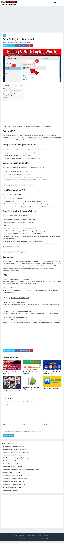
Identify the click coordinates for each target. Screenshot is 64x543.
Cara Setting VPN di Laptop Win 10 (12, 96)
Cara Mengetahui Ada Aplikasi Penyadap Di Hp (16, 475)
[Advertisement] (32, 18)
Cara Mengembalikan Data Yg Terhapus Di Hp (51, 372)
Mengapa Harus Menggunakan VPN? (13, 90)
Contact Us (30, 538)
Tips (4, 35)
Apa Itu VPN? (6, 88)
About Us (24, 538)
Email (24, 424)
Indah (4, 42)
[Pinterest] (31, 45)
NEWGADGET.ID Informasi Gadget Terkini (27, 535)
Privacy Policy (45, 538)
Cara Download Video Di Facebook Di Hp (30, 372)
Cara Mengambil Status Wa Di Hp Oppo (14, 484)
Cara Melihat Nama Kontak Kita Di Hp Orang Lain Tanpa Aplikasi (21, 470)
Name (4, 424)
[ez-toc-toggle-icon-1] (21, 85)
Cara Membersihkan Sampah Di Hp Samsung (31, 388)
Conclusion (6, 97)
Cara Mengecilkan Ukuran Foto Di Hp (13, 481)
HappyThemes (46, 535)
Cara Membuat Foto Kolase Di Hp (11, 391)
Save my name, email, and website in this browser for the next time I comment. (23, 431)
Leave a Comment (25, 42)
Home (18, 538)
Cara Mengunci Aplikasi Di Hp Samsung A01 (15, 478)
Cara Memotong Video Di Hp (11, 490)
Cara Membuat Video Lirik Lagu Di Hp (10, 372)
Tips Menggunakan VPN (9, 94)
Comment (5, 404)
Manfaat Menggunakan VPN (10, 92)
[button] (56, 3)
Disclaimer (37, 538)
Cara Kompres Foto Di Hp (50, 388)
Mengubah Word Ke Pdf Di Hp (11, 472)
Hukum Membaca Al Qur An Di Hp (12, 464)
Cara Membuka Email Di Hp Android (13, 467)
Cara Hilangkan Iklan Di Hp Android (13, 487)
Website (45, 424)
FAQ (4, 99)
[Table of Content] (21, 86)
